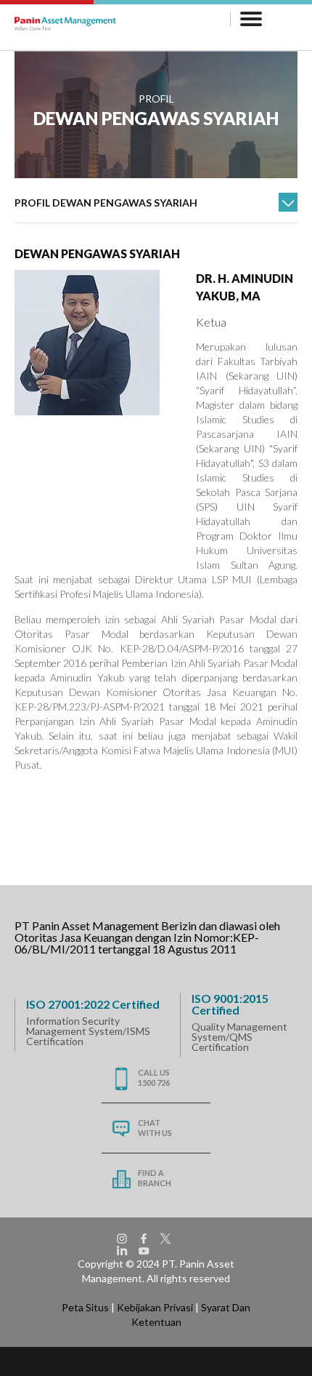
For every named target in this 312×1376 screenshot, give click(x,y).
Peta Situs (85, 1307)
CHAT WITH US (155, 1127)
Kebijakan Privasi (155, 1307)
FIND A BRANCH (154, 1178)
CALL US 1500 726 (154, 1077)
